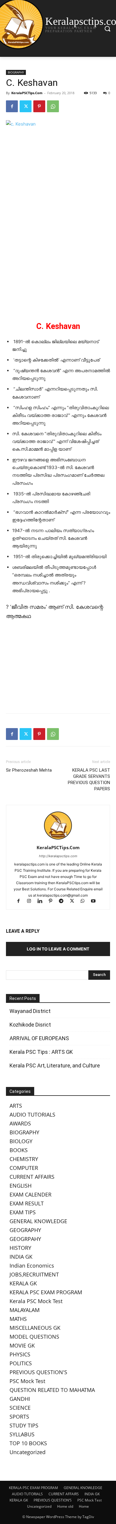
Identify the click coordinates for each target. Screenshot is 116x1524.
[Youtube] (96, 901)
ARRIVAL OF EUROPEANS (40, 1038)
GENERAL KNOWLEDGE (38, 1221)
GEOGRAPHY (25, 1230)
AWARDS (20, 1123)
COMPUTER (24, 1167)
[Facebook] (12, 106)
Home (84, 1506)
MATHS (18, 1318)
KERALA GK (23, 1283)
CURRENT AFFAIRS (32, 1176)
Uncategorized (28, 1452)
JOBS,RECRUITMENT (34, 1274)
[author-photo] (58, 839)
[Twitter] (26, 106)
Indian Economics (32, 1265)
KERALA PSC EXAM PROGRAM (46, 1292)
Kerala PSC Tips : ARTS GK (41, 1052)
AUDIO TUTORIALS (32, 1114)
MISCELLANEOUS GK (35, 1327)
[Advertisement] (58, 269)
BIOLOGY (21, 1141)
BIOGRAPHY (16, 72)
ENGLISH (21, 1185)
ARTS (16, 1105)
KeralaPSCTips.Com (27, 93)
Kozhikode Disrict (30, 1025)
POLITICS (21, 1363)
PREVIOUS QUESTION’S (53, 1500)
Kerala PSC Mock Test (36, 1301)
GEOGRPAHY (25, 1238)
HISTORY (20, 1247)
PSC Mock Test (27, 1381)
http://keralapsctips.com (58, 856)
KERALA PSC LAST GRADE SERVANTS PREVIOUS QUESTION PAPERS (89, 779)
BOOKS (19, 1150)
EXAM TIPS (23, 1212)
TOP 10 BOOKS (28, 1443)
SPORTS (19, 1416)
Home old (65, 1506)
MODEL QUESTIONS (34, 1336)
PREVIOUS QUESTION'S (38, 1372)
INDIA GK (21, 1256)
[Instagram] (31, 901)
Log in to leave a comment (58, 948)
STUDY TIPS (24, 1425)
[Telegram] (64, 901)
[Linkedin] (42, 901)
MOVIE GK (22, 1345)
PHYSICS (20, 1354)
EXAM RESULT (27, 1203)
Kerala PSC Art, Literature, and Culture (55, 1065)
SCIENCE (20, 1407)
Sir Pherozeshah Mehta (29, 770)
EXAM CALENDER (30, 1194)
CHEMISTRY (24, 1158)
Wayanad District (30, 1011)
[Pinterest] (39, 106)
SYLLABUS (22, 1434)
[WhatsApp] (53, 106)
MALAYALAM (25, 1309)
